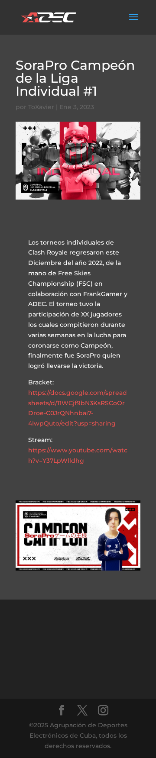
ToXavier (41, 107)
